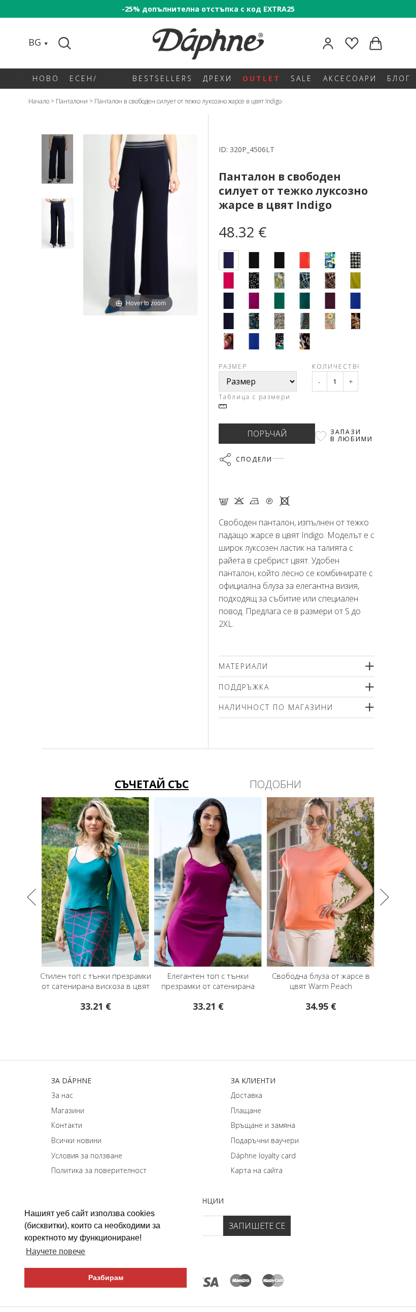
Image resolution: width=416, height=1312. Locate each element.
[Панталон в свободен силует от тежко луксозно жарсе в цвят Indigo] (57, 159)
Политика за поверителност (99, 1170)
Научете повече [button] (55, 1251)
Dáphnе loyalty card (263, 1155)
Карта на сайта (257, 1170)
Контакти (66, 1125)
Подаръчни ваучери (265, 1140)
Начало (38, 101)
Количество (335, 366)
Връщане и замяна (263, 1125)
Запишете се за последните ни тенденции (139, 1200)
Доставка (246, 1095)
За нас (62, 1095)
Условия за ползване (86, 1155)
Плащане (246, 1110)
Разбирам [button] (105, 1277)
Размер (233, 366)
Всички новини (76, 1140)
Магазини (67, 1110)
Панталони (72, 101)
